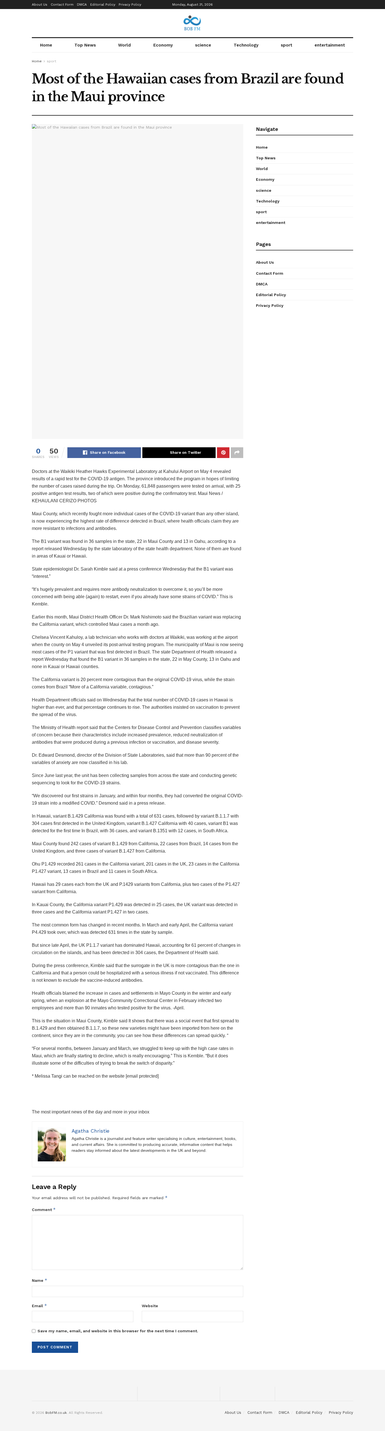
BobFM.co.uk (56, 1413)
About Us (39, 4)
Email (39, 1305)
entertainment (330, 45)
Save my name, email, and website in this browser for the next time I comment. (117, 1331)
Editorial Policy (102, 4)
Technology (246, 45)
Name (39, 1280)
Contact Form (62, 4)
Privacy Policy (130, 4)
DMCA (82, 4)
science (203, 45)
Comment (44, 1209)
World (124, 45)
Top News (85, 45)
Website (150, 1306)
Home (46, 45)
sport (286, 45)
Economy (163, 45)
